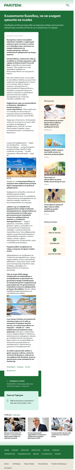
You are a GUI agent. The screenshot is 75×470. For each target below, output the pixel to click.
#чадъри (20, 367)
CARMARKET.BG (9, 454)
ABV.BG (6, 450)
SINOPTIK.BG (36, 450)
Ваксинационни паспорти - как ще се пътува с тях (22, 402)
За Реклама (16, 464)
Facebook (24, 357)
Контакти (8, 468)
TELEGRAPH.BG (47, 454)
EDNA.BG (15, 450)
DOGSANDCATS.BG (24, 454)
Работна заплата (55, 233)
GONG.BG (46, 450)
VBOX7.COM (25, 450)
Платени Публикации (59, 464)
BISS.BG (36, 454)
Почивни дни (54, 243)
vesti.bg (16, 415)
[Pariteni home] (12, 5)
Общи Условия (29, 464)
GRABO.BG (55, 450)
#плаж (27, 367)
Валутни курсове (54, 254)
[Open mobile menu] (67, 5)
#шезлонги (11, 371)
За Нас (6, 464)
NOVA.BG (58, 454)
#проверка (11, 367)
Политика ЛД (43, 464)
